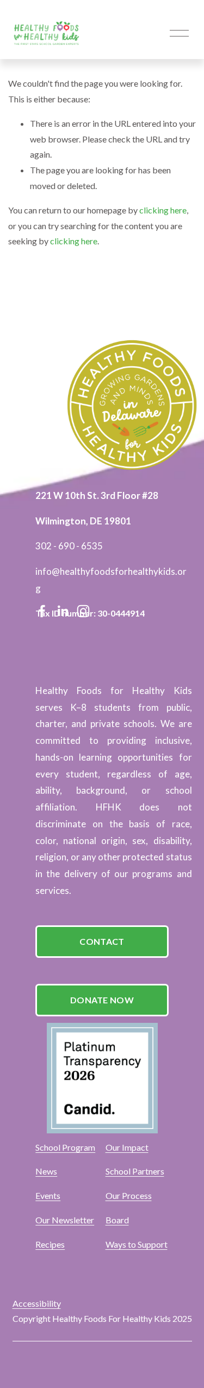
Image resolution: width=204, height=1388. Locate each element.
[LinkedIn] (62, 611)
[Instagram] (83, 611)
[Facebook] (41, 611)
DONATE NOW (102, 1000)
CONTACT (101, 941)
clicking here (163, 210)
